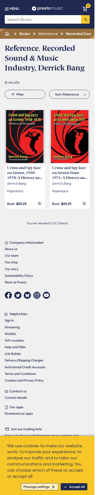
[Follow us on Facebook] (9, 295)
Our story (11, 269)
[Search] (85, 19)
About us (11, 249)
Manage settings (37, 487)
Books (24, 33)
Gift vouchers (14, 341)
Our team (12, 256)
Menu (14, 8)
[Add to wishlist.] (40, 203)
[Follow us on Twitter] (19, 295)
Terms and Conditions (20, 374)
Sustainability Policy (19, 276)
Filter (20, 94)
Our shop (11, 262)
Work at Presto (16, 282)
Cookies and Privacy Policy (24, 380)
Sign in (9, 320)
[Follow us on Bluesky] (28, 295)
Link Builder (13, 354)
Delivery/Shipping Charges (24, 360)
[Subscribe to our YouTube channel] (47, 295)
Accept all (77, 487)
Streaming (12, 327)
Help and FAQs (15, 347)
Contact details (16, 398)
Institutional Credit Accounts (25, 367)
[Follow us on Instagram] (38, 295)
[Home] (7, 33)
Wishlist (10, 334)
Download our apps (19, 414)
